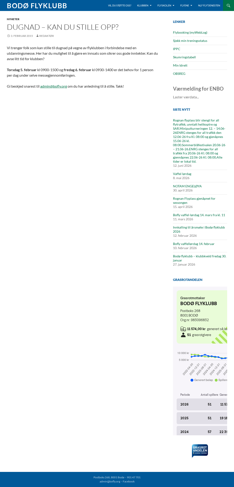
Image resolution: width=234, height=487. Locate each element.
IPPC (176, 49)
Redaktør (46, 36)
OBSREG (179, 73)
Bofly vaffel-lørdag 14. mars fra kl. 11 (199, 215)
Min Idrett (180, 65)
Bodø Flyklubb (37, 5)
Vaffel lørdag (182, 174)
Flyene (184, 5)
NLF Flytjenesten (209, 5)
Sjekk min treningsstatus (190, 41)
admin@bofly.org (53, 86)
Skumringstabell (184, 57)
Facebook (129, 481)
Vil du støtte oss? (119, 5)
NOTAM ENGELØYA (187, 186)
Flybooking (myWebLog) (190, 32)
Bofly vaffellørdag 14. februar (194, 244)
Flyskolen (164, 5)
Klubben (142, 5)
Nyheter (13, 19)
